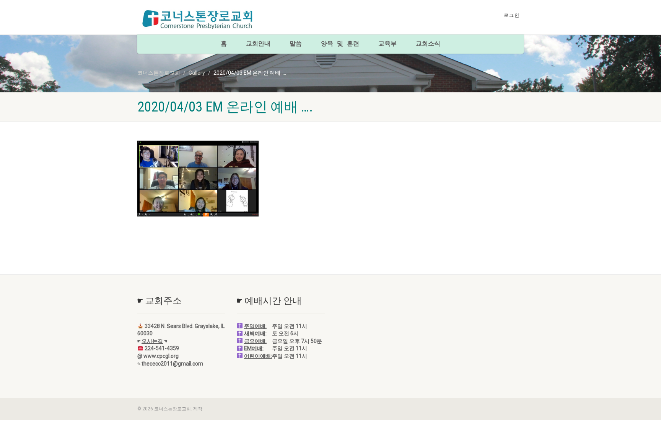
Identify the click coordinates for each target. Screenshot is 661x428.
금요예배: (255, 341)
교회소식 (428, 44)
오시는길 (152, 341)
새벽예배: (255, 333)
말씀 (296, 44)
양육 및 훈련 (340, 44)
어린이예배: (258, 356)
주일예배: (255, 326)
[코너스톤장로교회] (198, 19)
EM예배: (254, 348)
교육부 (387, 44)
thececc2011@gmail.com (172, 364)
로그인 (512, 15)
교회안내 (258, 44)
